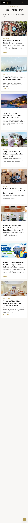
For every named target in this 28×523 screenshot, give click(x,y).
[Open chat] (24, 519)
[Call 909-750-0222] (23, 2)
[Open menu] (26, 3)
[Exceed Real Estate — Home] (6, 2)
